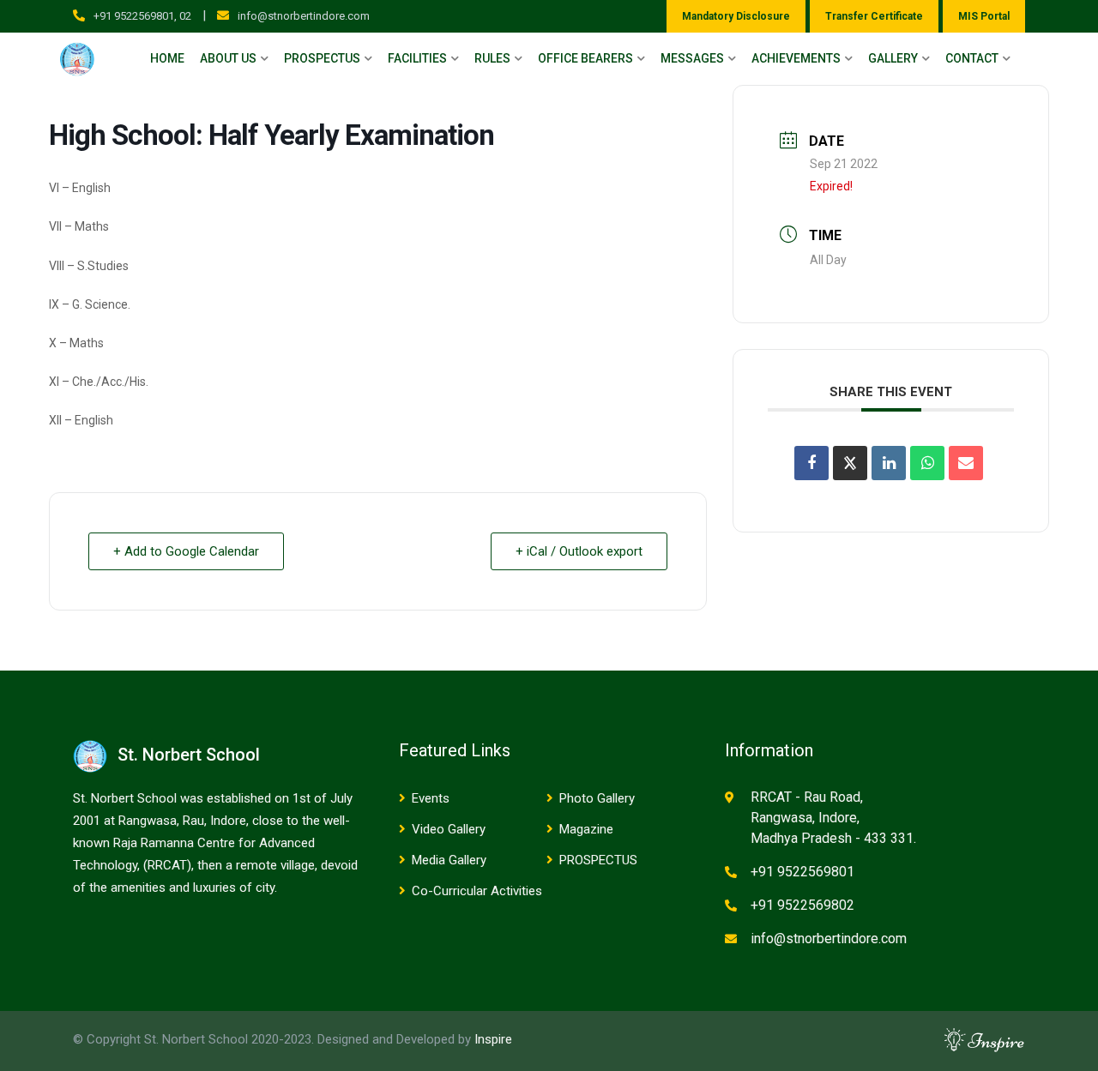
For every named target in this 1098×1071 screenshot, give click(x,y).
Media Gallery (449, 860)
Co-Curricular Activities (477, 891)
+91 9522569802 (802, 905)
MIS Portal (984, 16)
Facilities (417, 58)
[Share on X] (850, 463)
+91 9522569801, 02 (142, 15)
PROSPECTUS (598, 860)
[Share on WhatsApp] (927, 463)
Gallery (893, 58)
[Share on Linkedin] (889, 463)
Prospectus (322, 58)
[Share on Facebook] (811, 463)
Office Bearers (585, 58)
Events (430, 798)
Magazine (586, 829)
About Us (228, 58)
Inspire (493, 1039)
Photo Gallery (597, 798)
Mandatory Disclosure (736, 16)
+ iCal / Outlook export (579, 551)
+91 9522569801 (802, 871)
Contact (971, 58)
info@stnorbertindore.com (304, 15)
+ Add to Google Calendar (186, 551)
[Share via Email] (966, 463)
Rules (492, 58)
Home (167, 58)
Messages (692, 58)
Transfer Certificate (874, 16)
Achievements (796, 58)
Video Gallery (449, 829)
